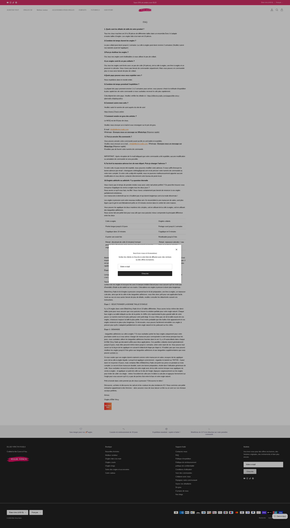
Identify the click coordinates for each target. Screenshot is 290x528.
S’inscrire (145, 273)
